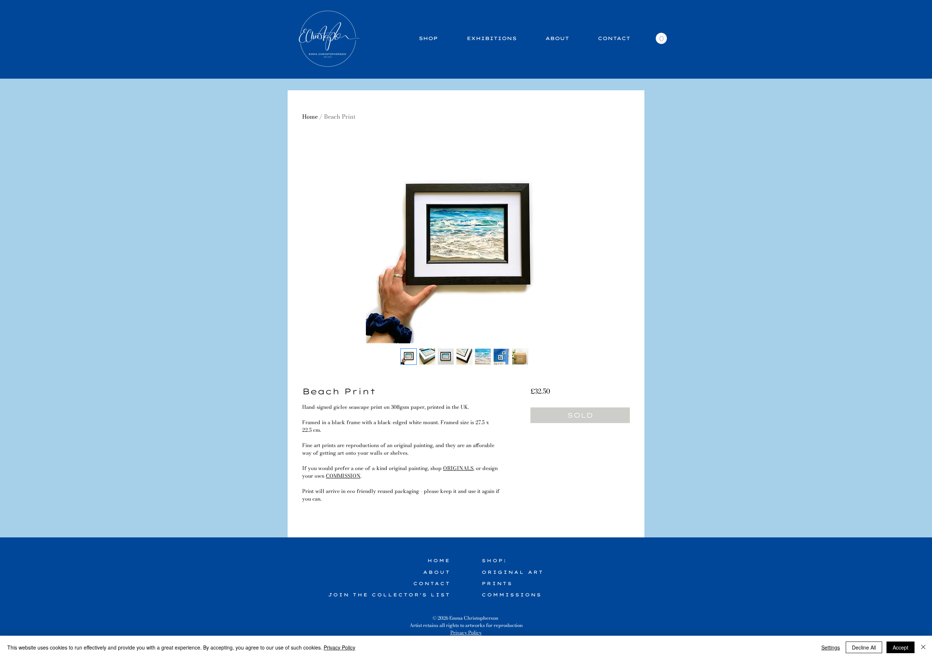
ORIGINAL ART (513, 572)
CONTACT (431, 583)
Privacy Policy (466, 632)
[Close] (923, 647)
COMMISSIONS (512, 594)
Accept (900, 647)
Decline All (864, 647)
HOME (438, 560)
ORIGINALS (458, 468)
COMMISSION (343, 476)
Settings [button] (830, 647)
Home (310, 116)
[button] (661, 38)
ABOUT (436, 572)
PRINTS (497, 583)
